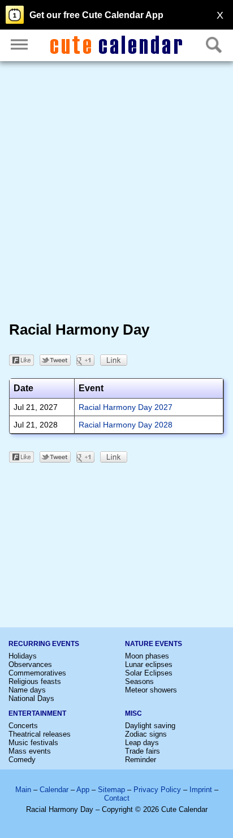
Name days (27, 690)
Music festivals (33, 742)
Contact (117, 798)
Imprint (200, 789)
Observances (30, 664)
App (82, 789)
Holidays (22, 656)
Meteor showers (151, 690)
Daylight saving (150, 725)
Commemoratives (37, 673)
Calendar (54, 789)
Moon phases (147, 656)
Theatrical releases (39, 734)
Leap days (142, 742)
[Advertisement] (116, 193)
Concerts (23, 725)
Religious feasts (34, 681)
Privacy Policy (157, 789)
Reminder (140, 759)
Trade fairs (142, 751)
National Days (31, 698)
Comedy (22, 759)
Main (23, 789)
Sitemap (111, 789)
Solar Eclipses (148, 673)
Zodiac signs (146, 734)
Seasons (139, 681)
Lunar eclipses (148, 664)
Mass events (29, 751)
